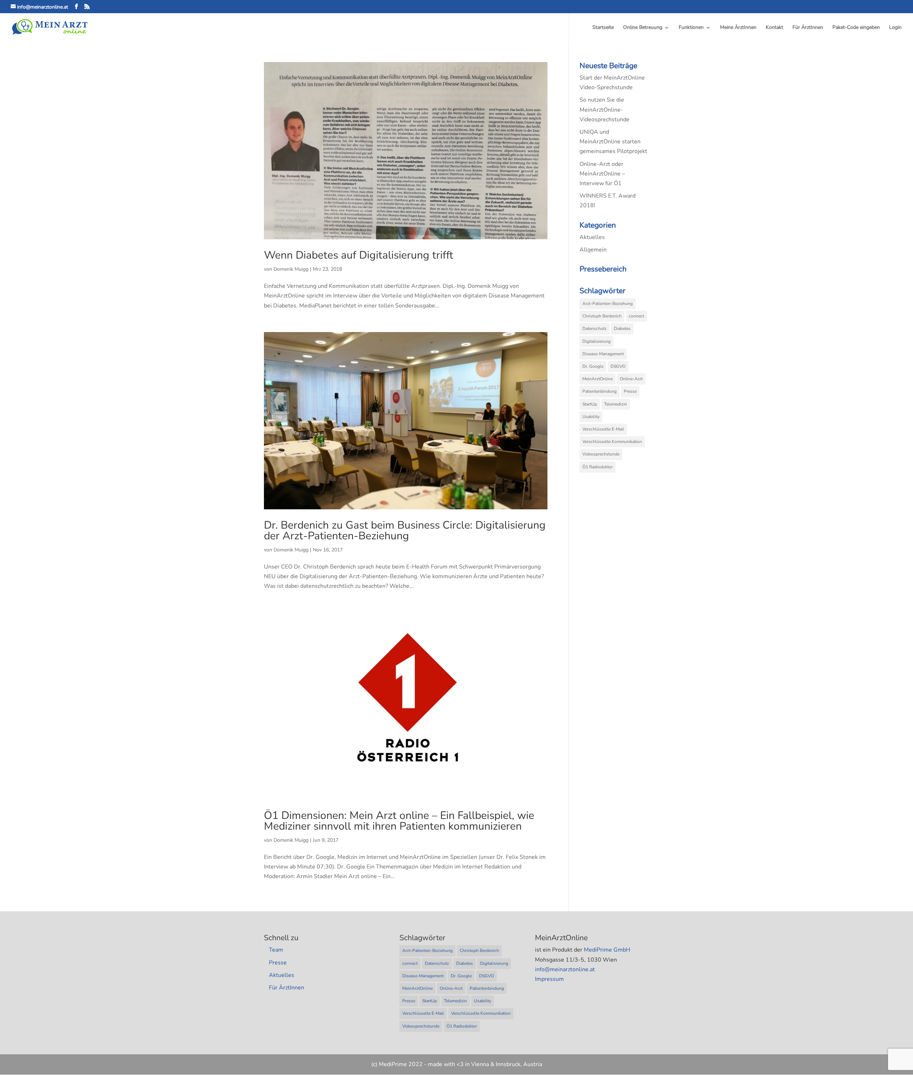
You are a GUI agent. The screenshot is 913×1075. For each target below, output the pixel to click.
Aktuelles (592, 237)
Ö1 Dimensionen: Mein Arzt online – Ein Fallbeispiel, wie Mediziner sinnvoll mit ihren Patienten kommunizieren (399, 821)
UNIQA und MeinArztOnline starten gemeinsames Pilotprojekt (613, 141)
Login (895, 28)
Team (276, 950)
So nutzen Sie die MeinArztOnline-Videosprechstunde (604, 109)
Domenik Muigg (291, 269)
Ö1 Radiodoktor (597, 467)
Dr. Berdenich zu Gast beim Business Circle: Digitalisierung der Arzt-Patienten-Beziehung (405, 530)
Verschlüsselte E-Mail (603, 429)
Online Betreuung (642, 28)
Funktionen (691, 28)
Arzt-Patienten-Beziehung (607, 303)
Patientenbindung (599, 391)
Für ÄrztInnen (807, 28)
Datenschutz (594, 328)
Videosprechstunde (600, 454)
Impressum (549, 979)
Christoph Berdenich (602, 316)
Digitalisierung (596, 341)
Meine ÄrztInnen (738, 28)
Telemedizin (615, 404)
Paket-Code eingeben (856, 28)
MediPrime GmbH (607, 950)
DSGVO (618, 366)
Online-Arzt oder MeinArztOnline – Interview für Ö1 (602, 173)
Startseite (603, 28)
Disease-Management (603, 354)
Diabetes (622, 328)
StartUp (589, 404)
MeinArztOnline (597, 379)
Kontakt (774, 28)
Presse (630, 391)
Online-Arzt (631, 379)
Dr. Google (592, 366)
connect (636, 316)
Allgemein (593, 250)
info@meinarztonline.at (565, 969)
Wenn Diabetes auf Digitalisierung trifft (358, 255)
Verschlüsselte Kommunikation (612, 441)
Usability (591, 416)
